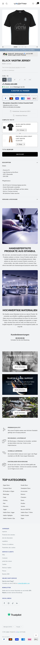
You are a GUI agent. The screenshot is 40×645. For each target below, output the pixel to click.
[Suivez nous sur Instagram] (8, 603)
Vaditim (7, 631)
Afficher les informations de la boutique (11, 107)
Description (6, 162)
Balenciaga (6, 494)
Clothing (5, 500)
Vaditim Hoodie (25, 515)
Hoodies (23, 503)
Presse (4, 571)
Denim (22, 500)
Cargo (4, 497)
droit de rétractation (7, 538)
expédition (5, 541)
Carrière (4, 564)
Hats (4, 503)
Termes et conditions (7, 544)
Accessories (24, 491)
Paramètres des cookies (8, 547)
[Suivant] (37, 47)
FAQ (3, 554)
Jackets (23, 506)
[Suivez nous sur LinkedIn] (17, 603)
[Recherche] (6, 3)
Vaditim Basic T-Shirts (27, 512)
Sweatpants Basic (26, 488)
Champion (23, 497)
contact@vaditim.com (24, 583)
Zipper (22, 518)
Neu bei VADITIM (25, 509)
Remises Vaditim (6, 567)
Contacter (4, 558)
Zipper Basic (6, 485)
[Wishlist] (33, 4)
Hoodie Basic (24, 485)
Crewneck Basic (7, 488)
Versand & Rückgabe (9, 199)
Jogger (5, 509)
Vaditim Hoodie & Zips (9, 518)
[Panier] (37, 4)
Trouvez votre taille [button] (11, 84)
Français (18, 626)
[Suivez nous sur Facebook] (4, 603)
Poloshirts (5, 506)
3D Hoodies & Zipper (8, 491)
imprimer (4, 531)
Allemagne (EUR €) (7, 626)
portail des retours (7, 561)
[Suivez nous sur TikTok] (13, 603)
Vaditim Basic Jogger (8, 512)
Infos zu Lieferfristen (9, 70)
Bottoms (23, 494)
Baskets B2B (5, 574)
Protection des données (8, 534)
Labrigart (18, 631)
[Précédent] (3, 47)
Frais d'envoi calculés (14, 67)
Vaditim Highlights (8, 515)
